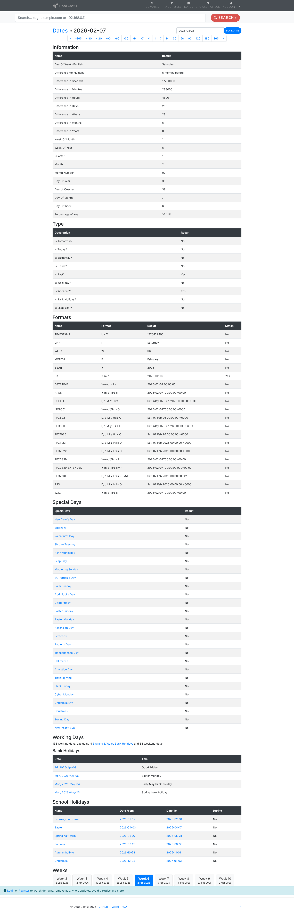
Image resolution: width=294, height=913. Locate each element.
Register (24, 890)
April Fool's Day (65, 594)
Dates (188, 7)
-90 (108, 38)
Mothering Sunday (66, 569)
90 (190, 38)
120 (198, 38)
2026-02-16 (174, 819)
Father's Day (63, 644)
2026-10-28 (127, 852)
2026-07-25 (127, 844)
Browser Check (208, 7)
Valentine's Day (64, 536)
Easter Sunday (64, 611)
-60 (117, 38)
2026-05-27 (127, 835)
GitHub (103, 906)
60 (182, 38)
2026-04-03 (128, 827)
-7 (142, 38)
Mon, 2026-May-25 (67, 792)
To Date (232, 30)
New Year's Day (65, 519)
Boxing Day (62, 719)
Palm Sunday (63, 586)
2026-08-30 (174, 844)
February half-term (67, 819)
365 (216, 38)
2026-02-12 (127, 819)
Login (10, 890)
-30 (126, 38)
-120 (99, 38)
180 (207, 38)
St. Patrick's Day (65, 577)
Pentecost (61, 636)
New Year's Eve (65, 727)
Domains (152, 7)
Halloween (61, 661)
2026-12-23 (127, 860)
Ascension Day (64, 627)
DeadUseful (65, 5)
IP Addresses (172, 7)
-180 (89, 38)
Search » (227, 17)
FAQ (124, 906)
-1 (149, 38)
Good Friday (63, 602)
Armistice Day (64, 669)
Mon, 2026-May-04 (67, 784)
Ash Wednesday (65, 552)
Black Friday (62, 686)
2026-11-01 (173, 852)
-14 (135, 38)
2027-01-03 (174, 860)
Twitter (114, 906)
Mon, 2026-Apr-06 (67, 775)
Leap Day (61, 561)
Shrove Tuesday (65, 544)
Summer (60, 844)
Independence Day (67, 652)
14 (167, 38)
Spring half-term (65, 835)
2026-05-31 (174, 835)
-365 (78, 38)
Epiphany (61, 527)
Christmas (61, 711)
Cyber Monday (64, 694)
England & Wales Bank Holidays (113, 743)
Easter (59, 827)
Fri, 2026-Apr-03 (65, 767)
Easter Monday (64, 619)
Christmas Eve (64, 702)
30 (174, 38)
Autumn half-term (66, 852)
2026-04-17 (174, 827)
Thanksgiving (63, 677)
